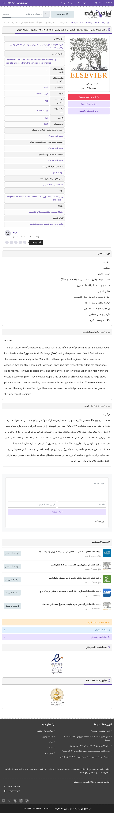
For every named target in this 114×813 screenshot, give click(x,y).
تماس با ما (49, 753)
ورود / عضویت (67, 2)
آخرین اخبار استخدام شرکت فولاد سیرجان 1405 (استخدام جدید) (87, 738)
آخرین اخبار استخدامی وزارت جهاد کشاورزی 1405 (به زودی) (86, 751)
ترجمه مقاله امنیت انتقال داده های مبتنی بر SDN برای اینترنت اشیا (70, 551)
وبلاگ (51, 742)
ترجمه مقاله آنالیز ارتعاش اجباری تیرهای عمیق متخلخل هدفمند (71, 604)
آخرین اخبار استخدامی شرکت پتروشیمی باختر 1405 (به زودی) (85, 756)
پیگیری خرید (83, 2)
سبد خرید (61, 14)
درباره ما (50, 747)
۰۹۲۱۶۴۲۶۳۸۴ (14, 791)
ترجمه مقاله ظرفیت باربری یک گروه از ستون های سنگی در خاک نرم (70, 591)
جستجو (6, 14)
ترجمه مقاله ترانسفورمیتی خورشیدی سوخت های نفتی (76, 565)
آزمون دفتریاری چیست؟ (100, 731)
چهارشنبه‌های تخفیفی (44, 731)
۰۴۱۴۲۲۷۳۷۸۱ (13, 786)
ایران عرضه (106, 22)
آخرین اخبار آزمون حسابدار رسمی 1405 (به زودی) (90, 745)
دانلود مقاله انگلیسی (88, 111)
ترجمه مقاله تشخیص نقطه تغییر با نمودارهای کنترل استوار (74, 578)
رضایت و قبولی (47, 736)
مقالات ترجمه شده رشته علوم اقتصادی (83, 22)
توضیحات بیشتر (12, 553)
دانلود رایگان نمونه (88, 104)
